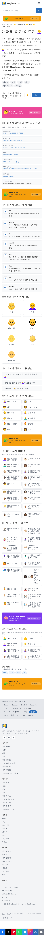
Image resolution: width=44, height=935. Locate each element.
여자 (27, 82)
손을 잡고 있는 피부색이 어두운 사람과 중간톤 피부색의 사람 (32, 605)
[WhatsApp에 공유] (19, 932)
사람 (30, 25)
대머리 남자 (30, 418)
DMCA (4, 897)
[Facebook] (4, 737)
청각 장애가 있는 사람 (11, 603)
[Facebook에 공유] (2, 932)
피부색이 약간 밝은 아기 (11, 472)
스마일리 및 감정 (8, 763)
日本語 (25, 712)
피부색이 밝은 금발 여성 (11, 506)
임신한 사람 (9, 588)
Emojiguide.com (7, 25)
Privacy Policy (7, 891)
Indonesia (21, 715)
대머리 (28, 638)
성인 (13, 82)
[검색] (39, 10)
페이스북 (5, 825)
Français (33, 705)
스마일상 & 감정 (8, 799)
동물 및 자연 (6, 767)
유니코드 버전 (7, 861)
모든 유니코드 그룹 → (10, 773)
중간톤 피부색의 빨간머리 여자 (11, 459)
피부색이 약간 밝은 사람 (11, 492)
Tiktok (4, 842)
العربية (6, 715)
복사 (36, 95)
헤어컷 (18, 86)
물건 (4, 786)
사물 (4, 753)
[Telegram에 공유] (24, 932)
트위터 (4, 832)
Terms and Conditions (10, 887)
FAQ (4, 875)
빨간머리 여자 (31, 423)
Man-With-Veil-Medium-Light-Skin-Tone (10, 539)
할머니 (7, 418)
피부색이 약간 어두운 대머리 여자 (11, 657)
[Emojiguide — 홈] (4, 726)
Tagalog (31, 715)
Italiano (6, 708)
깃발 (4, 750)
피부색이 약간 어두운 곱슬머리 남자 (11, 499)
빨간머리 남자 (10, 423)
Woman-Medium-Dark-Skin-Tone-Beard (32, 514)
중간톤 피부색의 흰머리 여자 (32, 472)
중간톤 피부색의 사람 (32, 478)
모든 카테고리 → (8, 809)
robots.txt (13, 918)
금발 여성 (29, 412)
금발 (11, 673)
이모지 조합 (6, 851)
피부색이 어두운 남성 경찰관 (32, 564)
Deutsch (24, 705)
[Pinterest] (13, 737)
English (6, 705)
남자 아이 (8, 483)
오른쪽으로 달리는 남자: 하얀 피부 (32, 556)
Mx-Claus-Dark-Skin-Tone (31, 589)
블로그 (4, 868)
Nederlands (16, 708)
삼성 (4, 835)
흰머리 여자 (9, 401)
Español (15, 705)
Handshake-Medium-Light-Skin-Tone (31, 547)
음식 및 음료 (6, 770)
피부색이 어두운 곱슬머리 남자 (11, 478)
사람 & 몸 (5, 783)
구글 (4, 822)
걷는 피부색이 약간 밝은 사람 (11, 595)
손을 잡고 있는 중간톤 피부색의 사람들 (32, 596)
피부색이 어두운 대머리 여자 (11, 650)
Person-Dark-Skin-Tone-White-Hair (11, 514)
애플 (4, 819)
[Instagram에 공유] (30, 932)
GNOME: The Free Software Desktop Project (18, 904)
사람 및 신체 (21, 25)
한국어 (33, 712)
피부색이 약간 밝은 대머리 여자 (32, 657)
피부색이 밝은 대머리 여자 (11, 644)
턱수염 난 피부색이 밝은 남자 (32, 492)
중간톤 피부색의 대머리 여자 (32, 650)
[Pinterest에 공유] (13, 932)
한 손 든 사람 (10, 563)
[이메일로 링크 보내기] (41, 932)
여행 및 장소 (6, 760)
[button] (22, 132)
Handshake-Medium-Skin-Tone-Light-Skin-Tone (11, 548)
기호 (4, 757)
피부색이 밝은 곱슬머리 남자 (11, 465)
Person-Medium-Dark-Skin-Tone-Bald (32, 507)
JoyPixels (5, 839)
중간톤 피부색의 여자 (32, 465)
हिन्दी (12, 715)
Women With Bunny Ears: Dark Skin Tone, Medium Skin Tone (32, 576)
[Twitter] (9, 737)
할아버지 (8, 412)
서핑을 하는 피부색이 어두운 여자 (11, 570)
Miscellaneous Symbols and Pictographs (18, 183)
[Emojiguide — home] (11, 3)
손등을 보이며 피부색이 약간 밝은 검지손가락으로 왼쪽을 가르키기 (32, 530)
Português (28, 708)
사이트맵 (5, 918)
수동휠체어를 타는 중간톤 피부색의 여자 (32, 539)
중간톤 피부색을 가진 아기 (32, 498)
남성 (4, 673)
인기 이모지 (6, 865)
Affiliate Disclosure (9, 894)
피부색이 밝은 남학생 (11, 529)
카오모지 (5, 871)
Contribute (6, 884)
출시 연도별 (6, 858)
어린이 (7, 407)
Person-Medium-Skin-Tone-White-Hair (32, 485)
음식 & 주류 (6, 806)
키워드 (4, 855)
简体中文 (16, 712)
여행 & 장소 (6, 796)
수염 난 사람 (30, 407)
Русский (7, 712)
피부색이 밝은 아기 (32, 459)
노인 (27, 401)
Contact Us (6, 901)
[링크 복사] (35, 932)
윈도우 (4, 829)
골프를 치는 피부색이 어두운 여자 (11, 556)
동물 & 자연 (6, 803)
